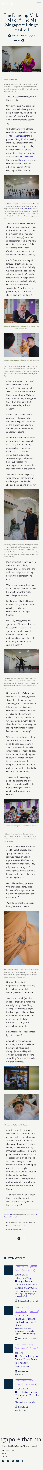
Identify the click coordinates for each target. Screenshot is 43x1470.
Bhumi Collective (25, 209)
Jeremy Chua (13, 79)
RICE (22, 1338)
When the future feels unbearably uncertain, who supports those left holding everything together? (25, 1331)
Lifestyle (34, 1348)
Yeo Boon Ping (19, 36)
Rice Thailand (8, 1451)
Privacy (5, 1456)
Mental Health (21, 1311)
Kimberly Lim (25, 1371)
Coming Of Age (21, 1275)
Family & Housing (22, 1267)
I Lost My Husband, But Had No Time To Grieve (26, 1322)
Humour (34, 1267)
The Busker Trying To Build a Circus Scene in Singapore (26, 1359)
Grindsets (19, 1353)
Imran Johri (24, 1301)
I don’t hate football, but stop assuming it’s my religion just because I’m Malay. (25, 1294)
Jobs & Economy (21, 1348)
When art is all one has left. (25, 1402)
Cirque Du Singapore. (22, 1366)
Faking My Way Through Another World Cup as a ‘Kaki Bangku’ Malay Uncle (26, 1283)
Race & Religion (28, 1270)
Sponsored (34, 1311)
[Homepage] (7, 4)
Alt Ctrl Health (21, 1316)
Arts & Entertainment (24, 1345)
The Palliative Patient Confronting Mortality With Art (27, 1395)
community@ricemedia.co (14, 1229)
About (4, 1454)
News (17, 1270)
